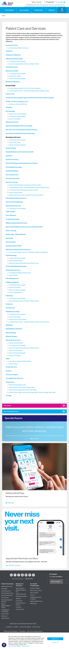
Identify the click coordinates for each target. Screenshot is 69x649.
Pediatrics (9, 304)
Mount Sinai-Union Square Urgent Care (21, 387)
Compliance (22, 631)
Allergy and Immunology (14, 59)
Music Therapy (11, 230)
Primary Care (10, 308)
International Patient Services (18, 48)
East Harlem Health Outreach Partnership (20, 133)
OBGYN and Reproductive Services (18, 249)
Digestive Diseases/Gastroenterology (19, 126)
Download (10, 503)
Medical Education (21, 594)
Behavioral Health (12, 71)
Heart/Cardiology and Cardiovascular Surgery (22, 163)
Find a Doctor (7, 405)
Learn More (35, 438)
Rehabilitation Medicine (14, 329)
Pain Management (12, 278)
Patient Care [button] (39, 10)
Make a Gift (62, 6)
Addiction (9, 51)
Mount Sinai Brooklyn (16, 343)
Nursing (32, 595)
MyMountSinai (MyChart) (42, 5)
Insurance (18, 607)
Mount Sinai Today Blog (17, 578)
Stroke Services (11, 367)
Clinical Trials (5, 614)
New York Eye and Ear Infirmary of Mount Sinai (24, 64)
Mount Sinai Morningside (17, 78)
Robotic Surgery (11, 336)
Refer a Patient (34, 593)
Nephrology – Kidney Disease (16, 234)
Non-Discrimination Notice (34, 631)
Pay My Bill (29, 6)
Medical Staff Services (36, 601)
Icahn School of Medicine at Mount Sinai (21, 590)
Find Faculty (19, 601)
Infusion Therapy (12, 182)
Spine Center (13, 275)
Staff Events (33, 603)
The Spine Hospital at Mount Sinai (20, 273)
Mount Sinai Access (6, 595)
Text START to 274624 (13, 565)
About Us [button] (51, 10)
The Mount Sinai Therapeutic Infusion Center (23, 190)
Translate (61, 2)
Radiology (9, 325)
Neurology (9, 238)
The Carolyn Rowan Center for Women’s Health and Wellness (28, 252)
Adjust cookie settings (14, 646)
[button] (62, 10)
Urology (8, 395)
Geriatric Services (12, 159)
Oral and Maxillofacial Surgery (16, 266)
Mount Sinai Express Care (17, 385)
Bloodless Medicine (13, 82)
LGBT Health (10, 211)
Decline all (55, 642)
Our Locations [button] (24, 10)
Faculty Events (20, 609)
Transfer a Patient (35, 588)
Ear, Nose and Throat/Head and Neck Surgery (22, 130)
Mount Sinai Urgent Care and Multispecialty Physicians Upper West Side (32, 392)
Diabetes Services (12, 122)
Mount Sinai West (15, 76)
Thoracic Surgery (12, 374)
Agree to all (55, 638)
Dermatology (10, 111)
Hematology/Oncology (14, 167)
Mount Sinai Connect (36, 590)
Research (18, 598)
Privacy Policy (36, 627)
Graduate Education (21, 596)
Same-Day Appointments (51, 6)
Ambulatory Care (12, 67)
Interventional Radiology (14, 202)
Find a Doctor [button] (9, 10)
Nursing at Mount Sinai (13, 246)
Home (3, 15)
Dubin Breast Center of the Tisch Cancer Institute (25, 88)
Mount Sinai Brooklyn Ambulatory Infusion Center (25, 185)
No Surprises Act (6, 591)
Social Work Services (13, 340)
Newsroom (4, 616)
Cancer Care (10, 94)
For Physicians (38, 6)
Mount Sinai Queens (15, 192)
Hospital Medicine (12, 171)
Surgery (9, 371)
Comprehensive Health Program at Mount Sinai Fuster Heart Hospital (30, 98)
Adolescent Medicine (13, 55)
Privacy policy (25, 646)
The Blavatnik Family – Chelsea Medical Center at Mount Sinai (29, 91)
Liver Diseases (11, 215)
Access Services (12, 45)
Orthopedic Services (13, 270)
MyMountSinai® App (6, 586)
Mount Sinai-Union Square (17, 114)
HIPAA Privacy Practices (11, 631)
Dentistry (9, 107)
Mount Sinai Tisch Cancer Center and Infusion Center (26, 195)
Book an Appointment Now (11, 411)
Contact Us (9, 627)
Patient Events (5, 618)
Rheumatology (11, 333)
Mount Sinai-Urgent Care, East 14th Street (23, 390)
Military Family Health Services (16, 223)
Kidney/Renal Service (13, 206)
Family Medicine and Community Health (19, 152)
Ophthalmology (11, 255)
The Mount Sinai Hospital (17, 61)
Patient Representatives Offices (5, 605)
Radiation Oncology (12, 311)
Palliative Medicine (12, 282)
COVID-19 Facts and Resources (17, 101)
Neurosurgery (11, 242)
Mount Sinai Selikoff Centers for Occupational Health (24, 227)
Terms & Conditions (25, 627)
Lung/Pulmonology (12, 219)
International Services (7, 593)
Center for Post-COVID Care (18, 104)
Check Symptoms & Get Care (58, 5)
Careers (16, 627)
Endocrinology (11, 148)
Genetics (9, 156)
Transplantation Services (14, 378)
